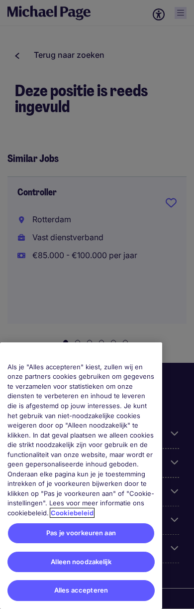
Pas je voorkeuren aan (81, 533)
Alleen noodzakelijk (81, 562)
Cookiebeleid (72, 513)
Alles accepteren (81, 590)
